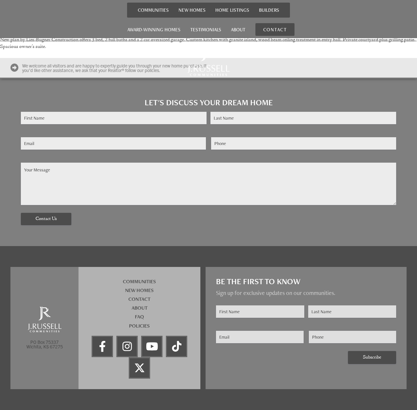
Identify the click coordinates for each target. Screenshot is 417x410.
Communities (153, 10)
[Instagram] (127, 346)
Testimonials (205, 29)
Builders (269, 10)
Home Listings (232, 10)
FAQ (139, 316)
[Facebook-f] (102, 346)
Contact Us (46, 219)
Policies (139, 325)
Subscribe (372, 357)
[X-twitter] (139, 368)
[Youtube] (152, 346)
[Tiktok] (176, 346)
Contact (139, 299)
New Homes (192, 10)
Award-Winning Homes (153, 29)
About (238, 29)
